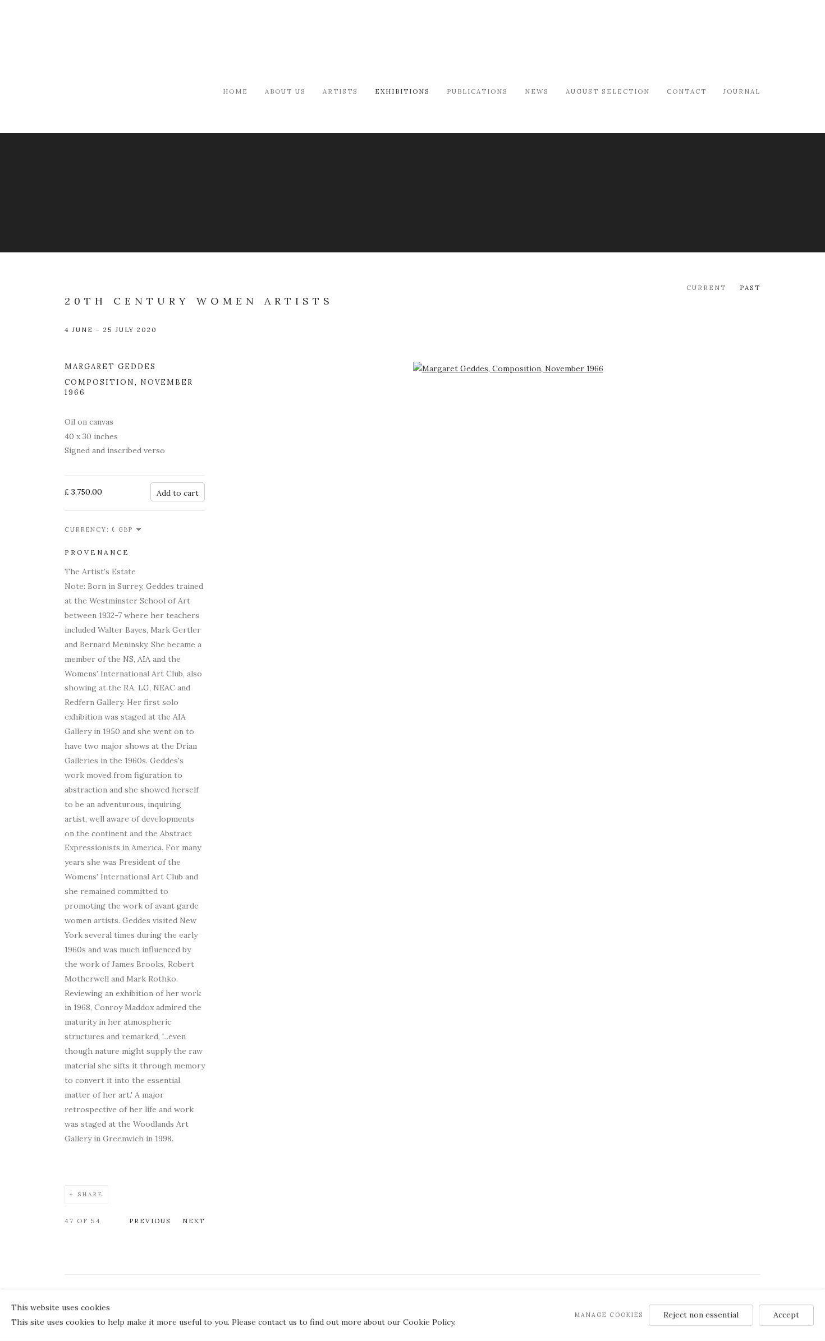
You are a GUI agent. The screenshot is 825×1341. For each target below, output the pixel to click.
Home (235, 91)
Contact (687, 91)
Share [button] (90, 1194)
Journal (741, 91)
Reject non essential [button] (701, 1315)
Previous (150, 1220)
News (537, 91)
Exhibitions (402, 91)
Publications (477, 91)
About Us (285, 91)
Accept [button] (786, 1315)
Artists (340, 91)
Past (750, 287)
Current (706, 287)
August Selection (608, 91)
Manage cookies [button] (609, 1315)
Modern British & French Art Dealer (160, 42)
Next (193, 1220)
